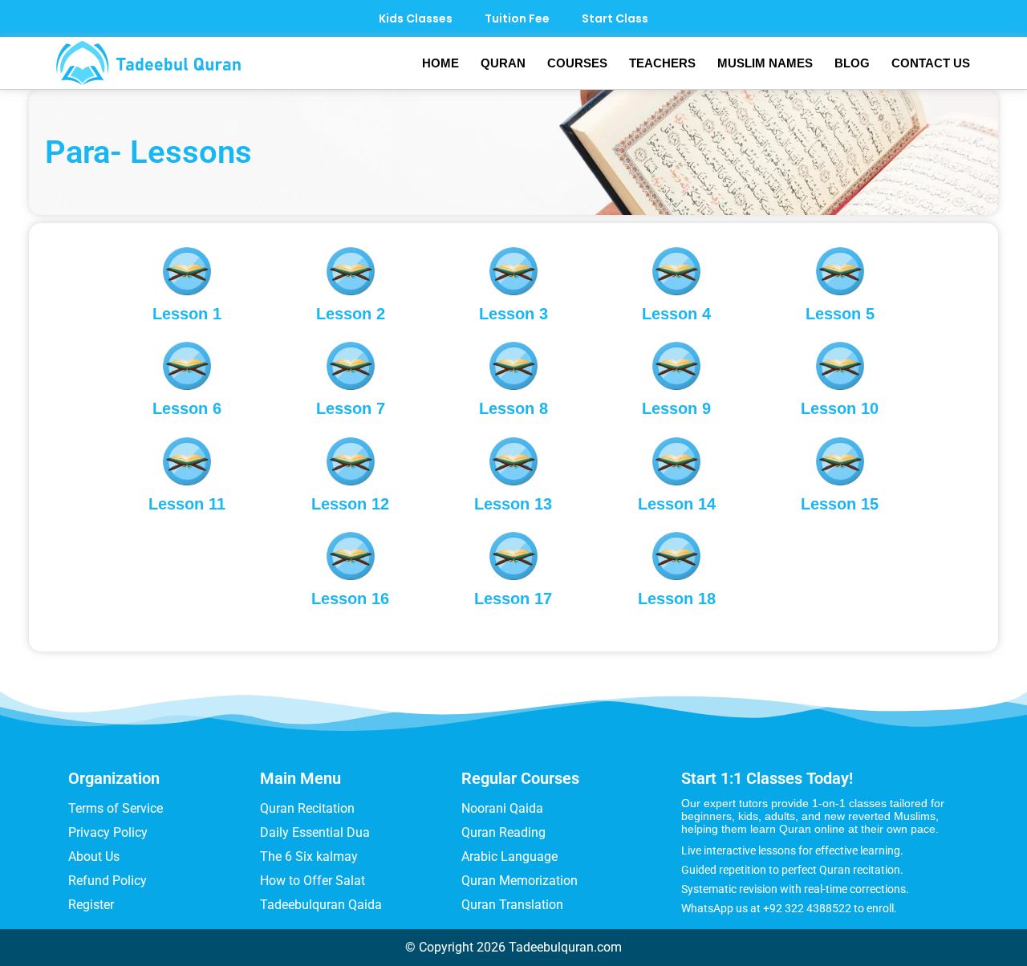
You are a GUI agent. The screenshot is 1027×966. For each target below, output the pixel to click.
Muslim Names (765, 63)
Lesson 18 (677, 598)
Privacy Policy (108, 832)
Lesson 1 (186, 314)
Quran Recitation (307, 808)
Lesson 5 (840, 314)
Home (440, 63)
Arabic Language (509, 856)
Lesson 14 (677, 504)
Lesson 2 (350, 314)
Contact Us (930, 63)
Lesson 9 (676, 408)
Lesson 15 (840, 504)
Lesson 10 (840, 408)
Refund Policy (107, 880)
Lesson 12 (350, 504)
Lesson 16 (350, 598)
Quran (503, 63)
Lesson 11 (186, 504)
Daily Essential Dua (315, 832)
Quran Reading (503, 832)
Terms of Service (115, 808)
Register (91, 904)
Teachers (662, 63)
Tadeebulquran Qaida (321, 904)
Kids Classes (416, 18)
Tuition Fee (517, 18)
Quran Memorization (519, 880)
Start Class (615, 18)
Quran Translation (512, 904)
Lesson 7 (350, 408)
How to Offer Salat (312, 880)
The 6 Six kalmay (309, 856)
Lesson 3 (513, 314)
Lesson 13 (513, 504)
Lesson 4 (676, 314)
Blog (852, 63)
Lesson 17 (513, 598)
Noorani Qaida (502, 808)
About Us (94, 856)
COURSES (577, 63)
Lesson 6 (186, 408)
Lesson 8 (513, 408)
